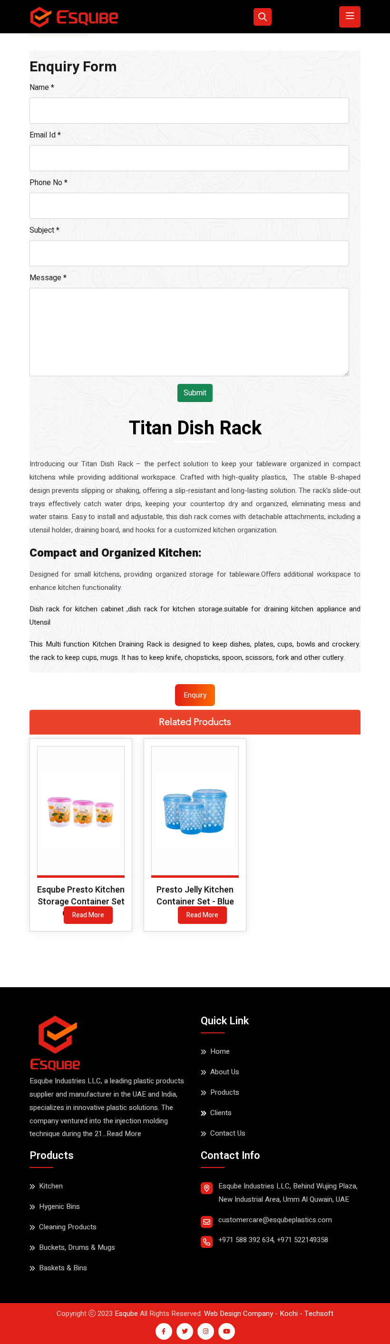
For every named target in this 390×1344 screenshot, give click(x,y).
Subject (44, 230)
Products (224, 1092)
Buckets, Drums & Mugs (77, 1247)
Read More (88, 915)
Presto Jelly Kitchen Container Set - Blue (195, 895)
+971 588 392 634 (245, 1240)
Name (41, 87)
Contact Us (227, 1133)
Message (48, 278)
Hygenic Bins (59, 1206)
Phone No (48, 182)
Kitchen (51, 1186)
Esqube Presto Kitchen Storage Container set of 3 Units (81, 901)
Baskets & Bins (63, 1268)
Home (220, 1051)
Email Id (45, 135)
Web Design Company (238, 1313)
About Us (224, 1072)
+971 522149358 (302, 1240)
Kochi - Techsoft (305, 1313)
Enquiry (195, 695)
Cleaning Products (68, 1227)
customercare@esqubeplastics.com (275, 1220)
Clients (221, 1113)
